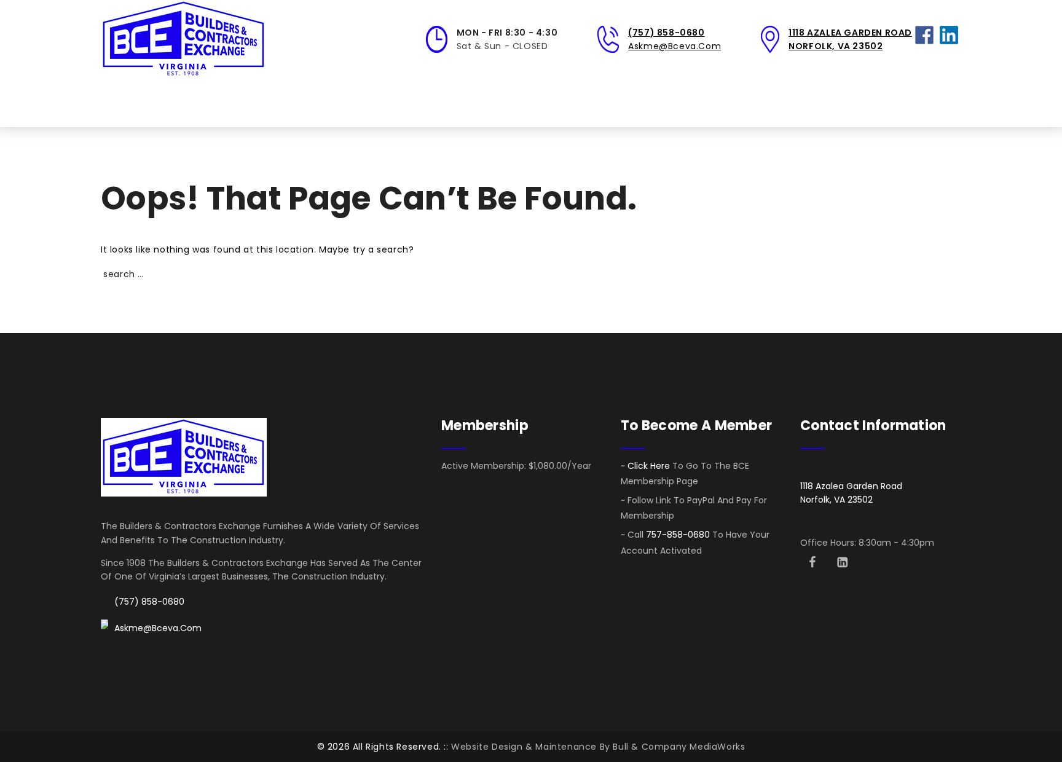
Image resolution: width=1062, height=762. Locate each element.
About (172, 102)
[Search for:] (869, 102)
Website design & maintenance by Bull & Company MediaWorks (598, 746)
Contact (713, 102)
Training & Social (382, 102)
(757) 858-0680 (666, 32)
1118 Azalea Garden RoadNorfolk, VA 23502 (851, 493)
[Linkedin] (842, 562)
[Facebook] (812, 562)
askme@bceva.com (674, 46)
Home (123, 102)
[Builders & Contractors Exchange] (184, 39)
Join (307, 102)
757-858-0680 (678, 534)
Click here (648, 466)
